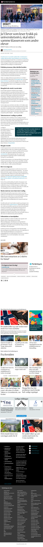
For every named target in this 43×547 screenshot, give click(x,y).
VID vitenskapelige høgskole (36, 534)
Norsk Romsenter (20, 530)
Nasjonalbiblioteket (20, 498)
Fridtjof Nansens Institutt (8, 508)
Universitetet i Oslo (34, 524)
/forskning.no (34, 448)
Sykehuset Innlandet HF (35, 511)
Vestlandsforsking (34, 531)
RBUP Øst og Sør (34, 493)
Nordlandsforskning (20, 517)
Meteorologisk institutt (8, 528)
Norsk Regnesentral (20, 529)
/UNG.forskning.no (35, 450)
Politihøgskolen (33, 490)
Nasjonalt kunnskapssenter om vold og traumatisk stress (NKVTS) (22, 501)
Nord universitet (20, 516)
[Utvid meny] (41, 2)
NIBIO (5, 531)
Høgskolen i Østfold (7, 514)
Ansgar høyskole (7, 490)
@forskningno (34, 446)
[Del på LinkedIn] (5, 280)
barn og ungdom (21, 276)
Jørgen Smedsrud (4, 81)
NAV (4, 530)
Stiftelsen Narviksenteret (35, 508)
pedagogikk (34, 276)
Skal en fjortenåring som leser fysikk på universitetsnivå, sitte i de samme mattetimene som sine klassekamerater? (36, 109)
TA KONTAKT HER (5, 267)
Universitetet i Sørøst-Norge (35, 527)
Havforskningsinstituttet (8, 511)
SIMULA (32, 497)
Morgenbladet (11, 143)
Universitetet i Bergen (34, 521)
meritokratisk (4, 154)
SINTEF (32, 499)
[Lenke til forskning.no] (20, 1)
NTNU (18, 497)
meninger (3, 276)
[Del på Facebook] (1, 280)
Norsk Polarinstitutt (20, 527)
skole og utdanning (11, 276)
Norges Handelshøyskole (21, 520)
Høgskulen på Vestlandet (8, 517)
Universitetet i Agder (34, 520)
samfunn (28, 276)
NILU (5, 535)
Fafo (4, 500)
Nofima (18, 514)
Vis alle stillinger (21, 416)
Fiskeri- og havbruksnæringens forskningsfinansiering (8, 503)
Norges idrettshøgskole (21, 526)
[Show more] (36, 116)
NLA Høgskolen (20, 490)
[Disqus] (21, 295)
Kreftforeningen (6, 524)
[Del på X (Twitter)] (3, 280)
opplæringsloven (14, 204)
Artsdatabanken (6, 494)
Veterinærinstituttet (34, 533)
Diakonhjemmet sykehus (8, 496)
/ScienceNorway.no (35, 453)
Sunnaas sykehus (34, 510)
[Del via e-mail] (7, 280)
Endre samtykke (7, 483)
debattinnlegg (4, 278)
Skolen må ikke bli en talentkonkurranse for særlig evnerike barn (36, 90)
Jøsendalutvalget (19, 79)
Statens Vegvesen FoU (34, 507)
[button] (1, 401)
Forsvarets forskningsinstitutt (9, 505)
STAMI (32, 505)
